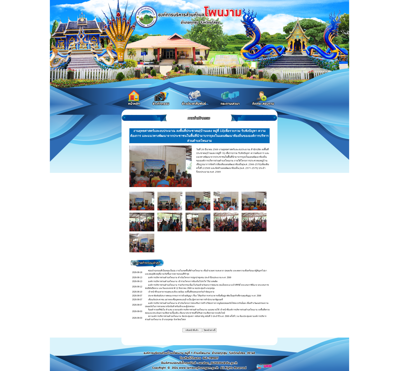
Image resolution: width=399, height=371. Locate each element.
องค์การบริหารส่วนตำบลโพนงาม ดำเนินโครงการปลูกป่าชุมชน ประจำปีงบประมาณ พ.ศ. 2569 (189, 277)
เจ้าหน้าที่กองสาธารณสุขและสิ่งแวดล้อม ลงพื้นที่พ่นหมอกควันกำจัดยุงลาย (181, 292)
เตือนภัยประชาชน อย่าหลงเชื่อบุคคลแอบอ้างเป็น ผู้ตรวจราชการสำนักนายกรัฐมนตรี (185, 299)
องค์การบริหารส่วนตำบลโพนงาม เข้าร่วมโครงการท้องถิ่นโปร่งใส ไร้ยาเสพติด (183, 281)
